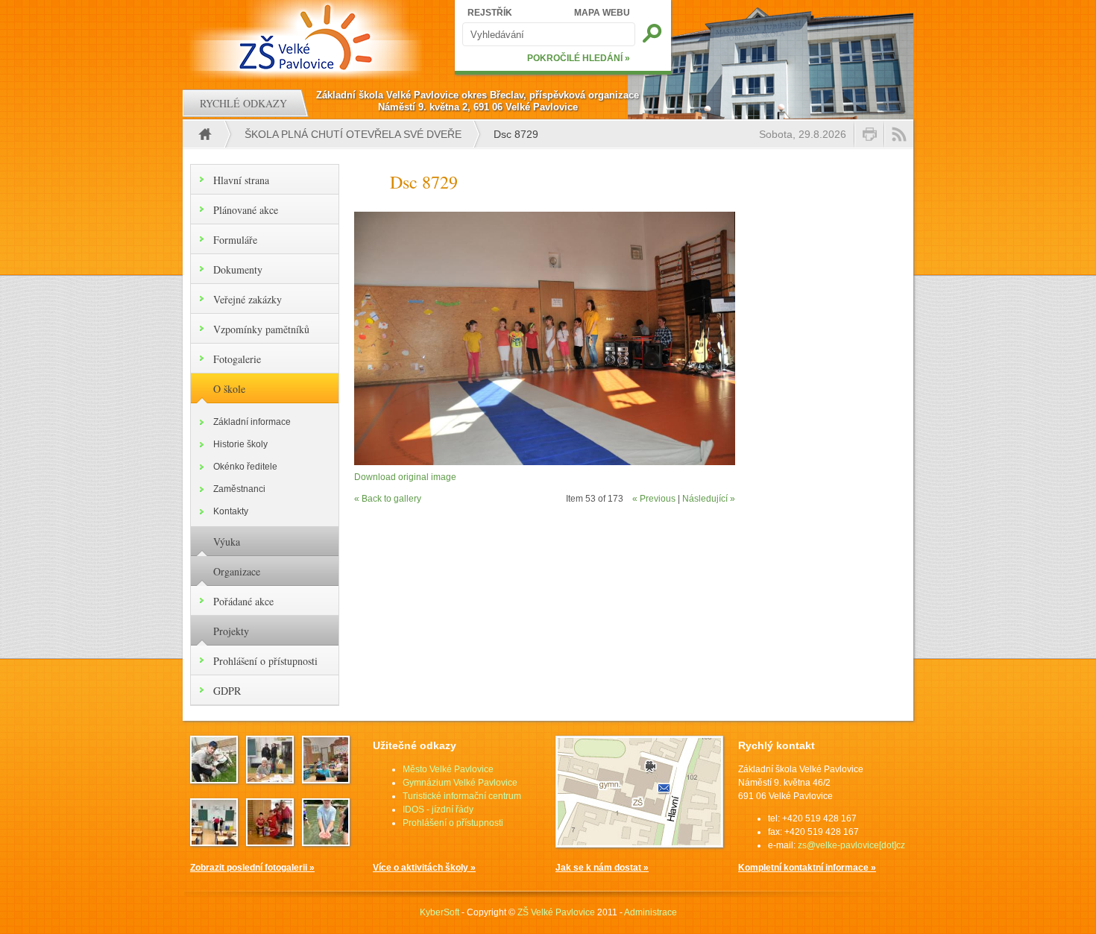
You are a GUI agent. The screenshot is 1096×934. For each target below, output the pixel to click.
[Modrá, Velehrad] (325, 841)
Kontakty (230, 511)
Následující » (708, 498)
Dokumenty (237, 269)
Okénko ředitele (245, 466)
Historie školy (240, 444)
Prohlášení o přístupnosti (265, 661)
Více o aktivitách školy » (424, 867)
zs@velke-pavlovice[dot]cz (851, 845)
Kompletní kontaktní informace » (807, 867)
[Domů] (307, 37)
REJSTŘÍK (489, 12)
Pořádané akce (243, 601)
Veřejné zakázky (247, 299)
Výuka (226, 541)
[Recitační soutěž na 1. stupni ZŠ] (214, 841)
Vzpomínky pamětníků (261, 329)
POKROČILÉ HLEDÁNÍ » (578, 58)
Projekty (231, 631)
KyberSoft (439, 912)
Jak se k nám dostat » (602, 867)
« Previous (653, 498)
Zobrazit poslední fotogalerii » (252, 867)
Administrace (650, 912)
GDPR (227, 691)
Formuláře (235, 240)
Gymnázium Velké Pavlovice (460, 782)
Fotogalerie (237, 359)
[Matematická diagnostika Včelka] (325, 779)
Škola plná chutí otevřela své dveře (353, 134)
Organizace (236, 571)
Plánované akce (245, 210)
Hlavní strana (241, 180)
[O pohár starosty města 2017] (270, 841)
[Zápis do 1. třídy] (270, 779)
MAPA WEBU (602, 12)
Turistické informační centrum (462, 796)
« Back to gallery (387, 498)
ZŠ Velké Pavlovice (556, 912)
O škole (229, 389)
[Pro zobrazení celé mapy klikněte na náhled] (639, 844)
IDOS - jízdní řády (438, 809)
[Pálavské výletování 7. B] (214, 779)
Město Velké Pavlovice (448, 769)
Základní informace (252, 422)
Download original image (405, 477)
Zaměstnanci (239, 489)
